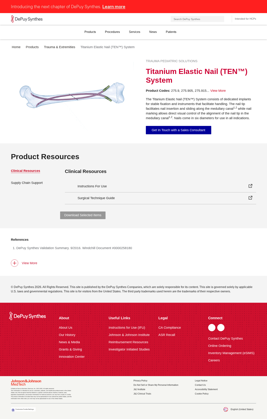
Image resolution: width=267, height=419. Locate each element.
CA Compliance (169, 327)
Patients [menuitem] (171, 31)
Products (32, 47)
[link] (178, 130)
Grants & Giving (70, 349)
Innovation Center (72, 356)
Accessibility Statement (206, 389)
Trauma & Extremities (59, 47)
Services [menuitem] (134, 31)
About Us (65, 327)
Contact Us (200, 385)
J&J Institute (139, 389)
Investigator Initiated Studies (129, 349)
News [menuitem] (153, 31)
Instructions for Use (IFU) (127, 327)
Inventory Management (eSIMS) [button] (231, 353)
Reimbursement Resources (128, 342)
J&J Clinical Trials (142, 393)
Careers (214, 360)
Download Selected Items (82, 215)
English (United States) (242, 409)
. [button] (211, 328)
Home (16, 47)
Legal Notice (201, 380)
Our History (67, 335)
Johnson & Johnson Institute (129, 335)
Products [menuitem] (90, 31)
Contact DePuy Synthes (225, 338)
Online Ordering (219, 346)
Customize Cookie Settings (24, 409)
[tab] (32, 183)
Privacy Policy (140, 380)
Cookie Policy (202, 393)
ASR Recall (166, 335)
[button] (254, 6)
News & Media (69, 342)
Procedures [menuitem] (112, 31)
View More (29, 263)
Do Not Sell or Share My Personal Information (156, 385)
